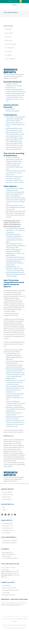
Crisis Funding (6, 592)
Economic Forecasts (7, 494)
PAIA (3, 625)
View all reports (6, 532)
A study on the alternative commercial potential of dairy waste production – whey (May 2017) (15, 403)
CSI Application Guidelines (9, 542)
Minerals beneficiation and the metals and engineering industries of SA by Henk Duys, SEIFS (15, 245)
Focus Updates (8, 51)
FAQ (3, 507)
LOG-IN (15, 1)
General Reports (9, 40)
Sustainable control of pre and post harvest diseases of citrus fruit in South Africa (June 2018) (15, 382)
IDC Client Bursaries (9, 47)
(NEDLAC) (6, 453)
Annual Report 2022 (7, 530)
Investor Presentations (10, 58)
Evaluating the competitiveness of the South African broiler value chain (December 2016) (15, 409)
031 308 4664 (15, 575)
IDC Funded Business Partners (10, 558)
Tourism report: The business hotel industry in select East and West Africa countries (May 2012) (15, 194)
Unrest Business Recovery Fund (10, 590)
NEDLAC (10, 466)
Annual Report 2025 (7, 523)
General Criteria (6, 556)
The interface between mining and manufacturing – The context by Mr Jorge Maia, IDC (15, 230)
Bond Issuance (8, 36)
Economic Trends (10, 87)
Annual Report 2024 (7, 525)
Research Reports (9, 33)
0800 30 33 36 (15, 571)
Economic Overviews (11, 83)
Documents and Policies (10, 44)
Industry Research (7, 499)
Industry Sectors (6, 585)
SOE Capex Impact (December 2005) (15, 211)
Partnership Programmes (8, 594)
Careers (4, 509)
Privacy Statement (8, 625)
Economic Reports (7, 492)
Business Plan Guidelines (8, 554)
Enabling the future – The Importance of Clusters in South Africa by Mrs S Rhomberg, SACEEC (15, 268)
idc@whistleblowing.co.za (11, 573)
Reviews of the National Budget (14, 89)
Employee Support (12, 627)
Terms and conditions (17, 625)
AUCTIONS (10, 1)
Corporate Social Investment (9, 540)
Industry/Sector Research (13, 111)
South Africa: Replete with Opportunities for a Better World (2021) (14, 167)
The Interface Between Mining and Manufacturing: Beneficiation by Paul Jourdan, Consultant (15, 274)
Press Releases (8, 55)
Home (5, 12)
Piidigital (23, 627)
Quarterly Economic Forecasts (14, 85)
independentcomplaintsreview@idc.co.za (12, 604)
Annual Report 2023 (7, 528)
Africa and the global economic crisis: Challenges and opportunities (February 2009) (15, 207)
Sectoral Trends (10, 109)
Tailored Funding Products (9, 587)
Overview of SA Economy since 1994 (15, 91)
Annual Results (8, 29)
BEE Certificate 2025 (7, 552)
